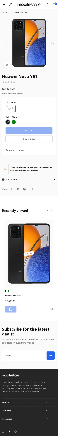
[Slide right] (53, 43)
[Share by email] (31, 189)
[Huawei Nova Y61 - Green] (8, 291)
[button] (4, 4)
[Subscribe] (51, 355)
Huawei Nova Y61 (13, 295)
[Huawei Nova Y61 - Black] (5, 291)
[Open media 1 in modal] (29, 43)
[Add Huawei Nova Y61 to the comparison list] (52, 309)
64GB (10, 108)
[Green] (14, 122)
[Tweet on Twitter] (17, 189)
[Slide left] (4, 43)
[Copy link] (38, 189)
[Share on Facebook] (11, 189)
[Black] (8, 122)
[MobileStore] (10, 375)
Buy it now (29, 138)
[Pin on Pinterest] (24, 189)
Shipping (4, 93)
